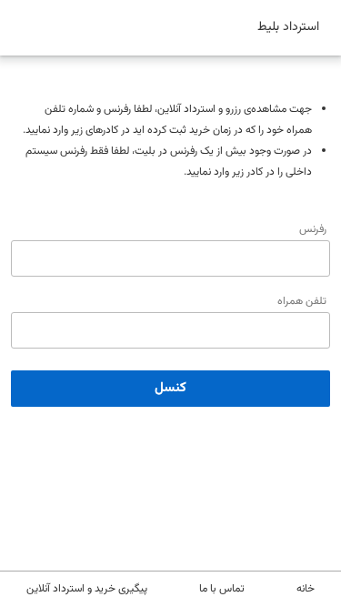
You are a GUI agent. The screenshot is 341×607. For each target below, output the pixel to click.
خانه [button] (305, 589)
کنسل (170, 388)
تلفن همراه (301, 301)
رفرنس (312, 229)
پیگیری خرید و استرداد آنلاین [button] (86, 589)
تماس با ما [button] (222, 589)
